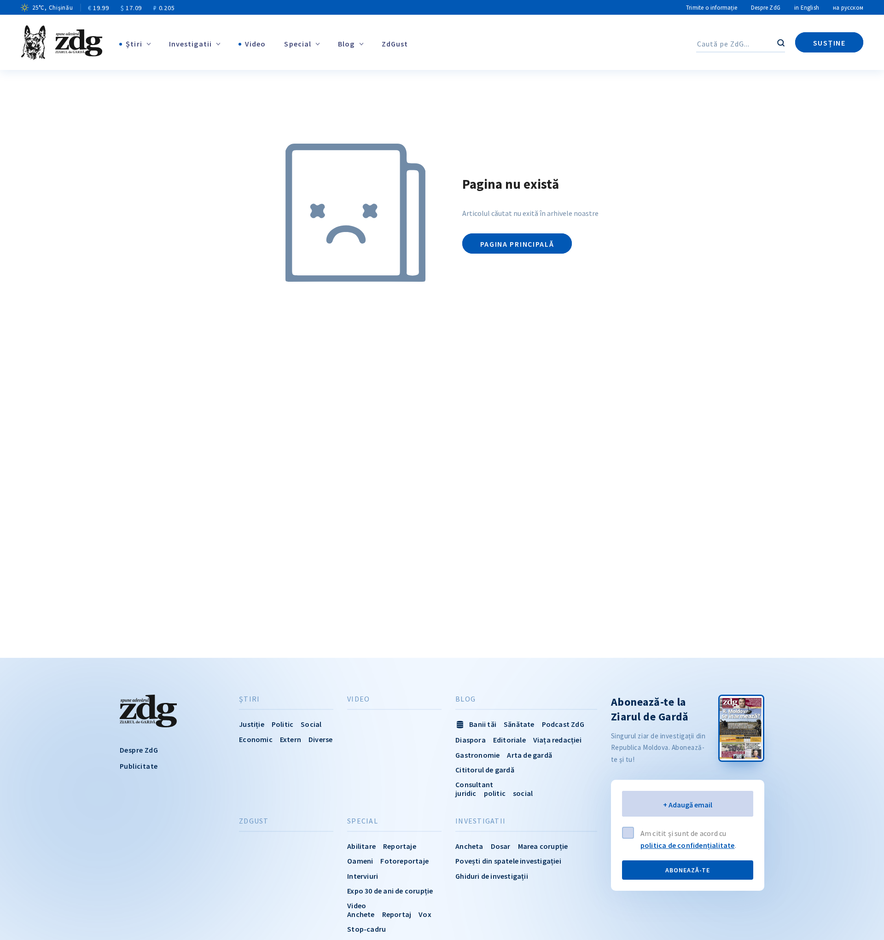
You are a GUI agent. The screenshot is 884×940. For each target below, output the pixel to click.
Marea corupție (543, 846)
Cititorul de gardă (484, 769)
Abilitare (361, 846)
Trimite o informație (711, 8)
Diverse (320, 739)
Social (311, 724)
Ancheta (469, 846)
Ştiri (134, 43)
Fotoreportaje (404, 860)
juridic (465, 793)
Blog (346, 43)
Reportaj (397, 914)
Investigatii (190, 43)
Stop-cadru (366, 929)
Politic (282, 724)
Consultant (474, 784)
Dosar (501, 846)
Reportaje (399, 846)
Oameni (360, 860)
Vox (425, 914)
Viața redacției (557, 739)
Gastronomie (477, 755)
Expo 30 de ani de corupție (390, 890)
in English (806, 8)
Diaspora (470, 739)
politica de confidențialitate (687, 845)
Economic (256, 739)
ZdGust (395, 43)
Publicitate (138, 766)
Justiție (251, 724)
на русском (848, 8)
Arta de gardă (529, 755)
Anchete (360, 914)
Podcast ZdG (563, 724)
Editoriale (509, 739)
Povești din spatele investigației (508, 860)
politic (495, 793)
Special (297, 43)
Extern (290, 739)
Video (255, 43)
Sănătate (519, 724)
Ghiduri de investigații (491, 876)
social (523, 793)
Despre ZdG (765, 8)
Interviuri (362, 876)
